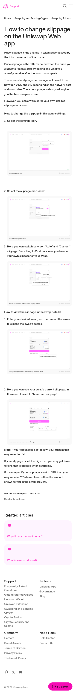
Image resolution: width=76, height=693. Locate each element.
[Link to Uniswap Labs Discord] (20, 672)
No (38, 493)
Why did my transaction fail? (25, 536)
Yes (32, 493)
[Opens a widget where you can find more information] (60, 686)
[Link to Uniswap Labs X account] (13, 672)
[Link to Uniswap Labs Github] (6, 672)
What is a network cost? (22, 560)
